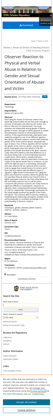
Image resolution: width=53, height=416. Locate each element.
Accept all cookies (26, 402)
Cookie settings (38, 391)
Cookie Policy (38, 394)
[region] (26, 395)
